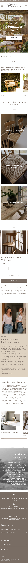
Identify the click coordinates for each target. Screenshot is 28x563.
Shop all (14, 109)
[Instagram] (7, 549)
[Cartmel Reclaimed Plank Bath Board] (10, 420)
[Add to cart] (18, 90)
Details (3, 298)
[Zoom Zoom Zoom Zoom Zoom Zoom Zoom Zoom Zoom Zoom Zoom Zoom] (14, 242)
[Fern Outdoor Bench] (10, 82)
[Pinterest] (4, 549)
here (2, 371)
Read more (3, 294)
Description (4, 285)
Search (17, 559)
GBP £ (3, 556)
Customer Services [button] (6, 544)
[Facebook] (1, 549)
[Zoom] (5, 251)
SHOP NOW (14, 37)
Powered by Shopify (6, 560)
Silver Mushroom (7, 559)
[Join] (25, 532)
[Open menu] (3, 6)
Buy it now (14, 280)
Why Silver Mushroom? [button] (7, 540)
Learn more (14, 65)
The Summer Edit (14, 61)
